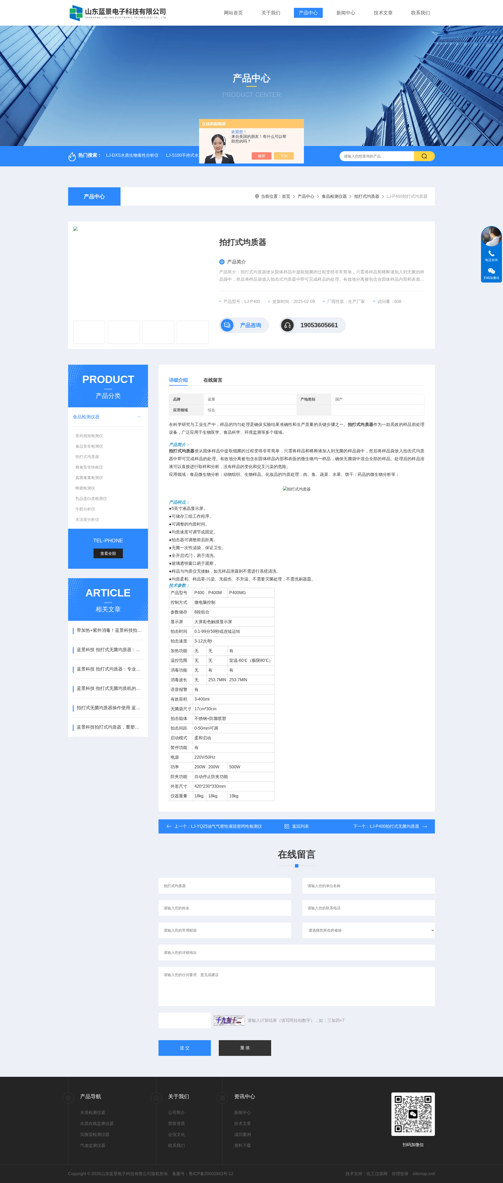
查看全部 (108, 553)
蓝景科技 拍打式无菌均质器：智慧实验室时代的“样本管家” (110, 649)
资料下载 (242, 1145)
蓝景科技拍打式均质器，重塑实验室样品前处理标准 (110, 727)
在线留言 (213, 380)
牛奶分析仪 (85, 509)
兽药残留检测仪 (89, 435)
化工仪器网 (377, 1173)
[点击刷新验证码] (229, 1020)
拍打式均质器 (366, 196)
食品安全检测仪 (89, 446)
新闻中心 (345, 12)
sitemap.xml (424, 1173)
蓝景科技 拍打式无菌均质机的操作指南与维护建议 (110, 688)
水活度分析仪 (87, 519)
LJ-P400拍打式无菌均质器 (394, 826)
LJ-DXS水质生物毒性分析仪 (132, 155)
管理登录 (400, 1173)
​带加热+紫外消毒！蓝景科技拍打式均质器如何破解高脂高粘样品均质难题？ (110, 630)
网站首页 (233, 12)
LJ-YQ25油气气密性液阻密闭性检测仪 (226, 826)
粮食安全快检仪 (89, 467)
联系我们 (420, 12)
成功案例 (242, 1134)
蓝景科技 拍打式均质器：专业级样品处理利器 (110, 669)
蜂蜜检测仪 (85, 488)
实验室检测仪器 (95, 1134)
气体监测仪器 (92, 1145)
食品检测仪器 (334, 196)
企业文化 (176, 1134)
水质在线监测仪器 (97, 1123)
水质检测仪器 (92, 1112)
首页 (286, 196)
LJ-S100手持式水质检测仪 (190, 155)
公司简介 (176, 1112)
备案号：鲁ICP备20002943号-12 (202, 1173)
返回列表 (300, 826)
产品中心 (308, 12)
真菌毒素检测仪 (89, 477)
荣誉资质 (176, 1123)
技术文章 (383, 12)
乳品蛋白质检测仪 (91, 498)
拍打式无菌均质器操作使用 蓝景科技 (110, 707)
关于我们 (270, 12)
